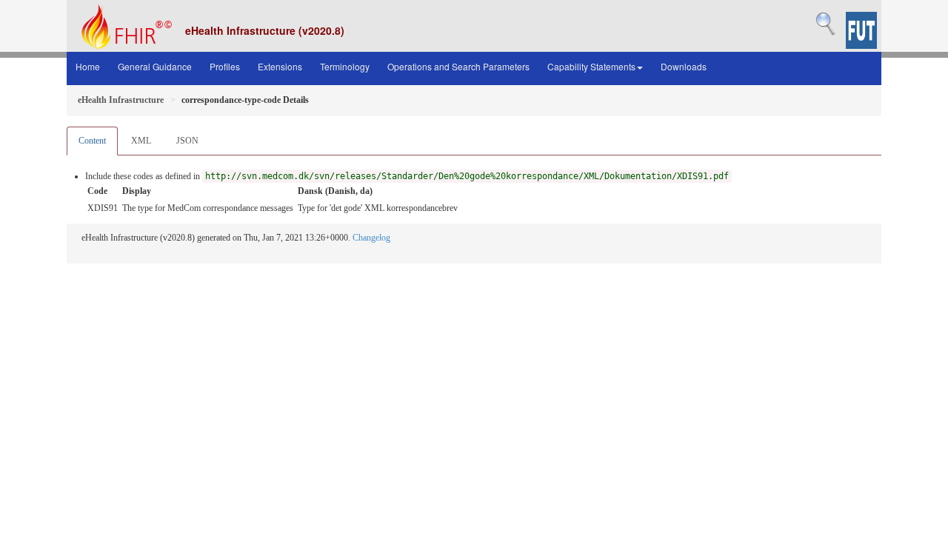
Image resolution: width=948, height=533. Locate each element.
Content (92, 140)
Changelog (371, 237)
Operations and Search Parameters (458, 66)
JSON (187, 140)
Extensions (280, 66)
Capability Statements (591, 66)
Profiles (225, 66)
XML (141, 140)
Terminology (345, 66)
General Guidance (155, 66)
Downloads (684, 66)
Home (88, 66)
